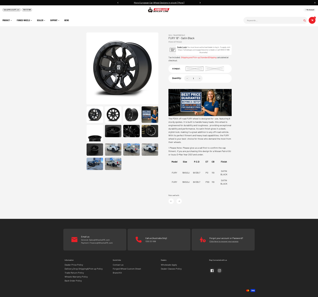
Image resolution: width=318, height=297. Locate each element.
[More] (181, 2)
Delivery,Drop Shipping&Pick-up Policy (84, 268)
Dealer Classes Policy (171, 268)
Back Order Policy (73, 280)
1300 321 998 (27, 10)
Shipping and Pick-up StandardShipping (198, 57)
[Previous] (118, 2)
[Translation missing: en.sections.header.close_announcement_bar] (315, 2)
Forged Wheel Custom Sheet (127, 268)
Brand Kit (117, 272)
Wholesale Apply (169, 264)
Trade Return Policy (74, 272)
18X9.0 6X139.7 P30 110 (214, 69)
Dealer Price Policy (74, 264)
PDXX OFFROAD (175, 42)
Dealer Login (182, 47)
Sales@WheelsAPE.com (12, 10)
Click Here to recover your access (223, 241)
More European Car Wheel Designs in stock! (156, 2)
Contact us (118, 264)
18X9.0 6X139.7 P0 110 (194, 69)
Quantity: (177, 78)
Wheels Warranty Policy (76, 276)
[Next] (200, 2)
